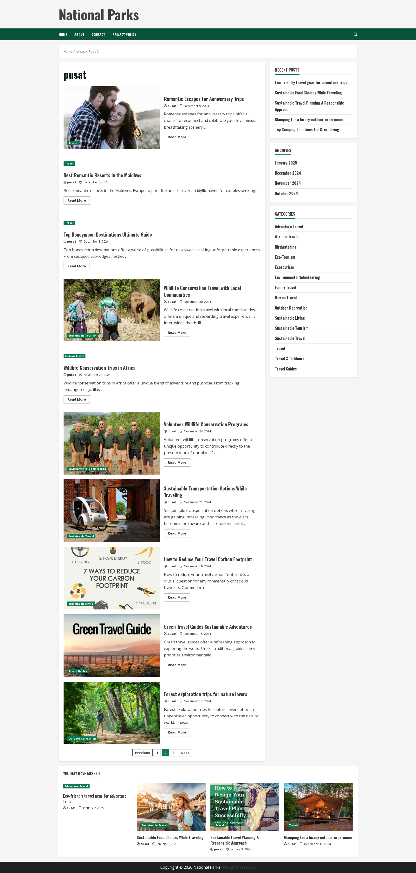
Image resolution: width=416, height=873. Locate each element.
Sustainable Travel (81, 536)
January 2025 (286, 163)
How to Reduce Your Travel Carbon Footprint (112, 578)
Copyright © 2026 (176, 867)
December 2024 (288, 173)
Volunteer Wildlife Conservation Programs (112, 443)
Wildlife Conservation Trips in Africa (100, 367)
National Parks (99, 14)
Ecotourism (284, 267)
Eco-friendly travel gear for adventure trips (311, 83)
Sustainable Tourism (82, 335)
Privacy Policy (124, 34)
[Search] (355, 34)
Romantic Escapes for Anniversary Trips (112, 117)
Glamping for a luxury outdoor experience (309, 120)
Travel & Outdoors (290, 359)
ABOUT (79, 34)
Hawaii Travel (286, 298)
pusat (172, 106)
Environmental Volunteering (88, 468)
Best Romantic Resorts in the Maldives (102, 175)
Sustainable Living (81, 603)
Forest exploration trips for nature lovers (112, 713)
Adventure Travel (289, 227)
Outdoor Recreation (82, 738)
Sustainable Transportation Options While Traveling (112, 510)
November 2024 (288, 183)
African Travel (74, 356)
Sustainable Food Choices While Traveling (308, 93)
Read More (179, 137)
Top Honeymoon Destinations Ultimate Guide (108, 234)
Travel (73, 143)
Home (63, 34)
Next (185, 752)
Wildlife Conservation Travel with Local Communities (112, 310)
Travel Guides (78, 671)
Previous (142, 752)
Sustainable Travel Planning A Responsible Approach (234, 840)
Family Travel (285, 288)
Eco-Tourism (285, 257)
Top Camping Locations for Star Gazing (307, 130)
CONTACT (98, 34)
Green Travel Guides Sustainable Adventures (112, 645)
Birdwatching (286, 247)
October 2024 (286, 193)
